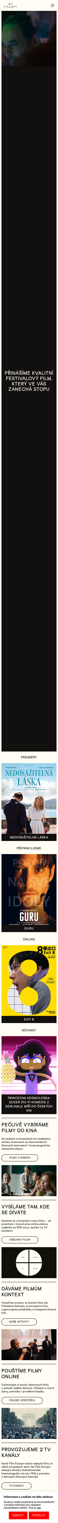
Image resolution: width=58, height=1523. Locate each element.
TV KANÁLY (16, 1485)
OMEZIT (18, 1515)
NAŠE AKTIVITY (19, 1321)
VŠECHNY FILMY (20, 1239)
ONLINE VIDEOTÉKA (22, 1400)
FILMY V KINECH (19, 1157)
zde (39, 1507)
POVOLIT (38, 1515)
